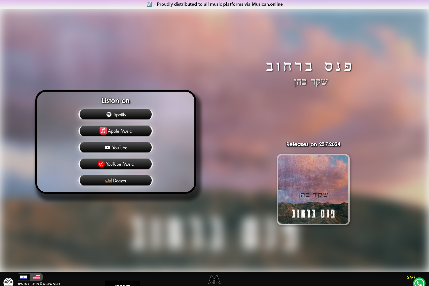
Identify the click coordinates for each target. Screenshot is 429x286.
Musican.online (267, 4)
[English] (36, 277)
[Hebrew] (23, 277)
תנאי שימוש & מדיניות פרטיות (38, 283)
